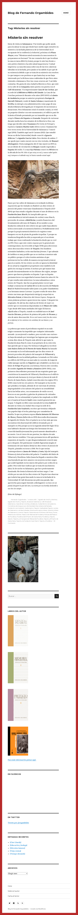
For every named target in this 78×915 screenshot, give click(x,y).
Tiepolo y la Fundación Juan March (27, 521)
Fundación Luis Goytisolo (16, 508)
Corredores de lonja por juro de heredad (21, 506)
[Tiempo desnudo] (17, 854)
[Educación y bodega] (18, 845)
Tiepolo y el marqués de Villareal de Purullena (28, 519)
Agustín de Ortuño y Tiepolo (17, 502)
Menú (66, 13)
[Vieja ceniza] (15, 851)
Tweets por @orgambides (18, 823)
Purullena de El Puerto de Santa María (29, 517)
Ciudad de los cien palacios (47, 504)
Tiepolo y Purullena (45, 521)
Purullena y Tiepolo (48, 517)
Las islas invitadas (23, 510)
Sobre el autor (14, 891)
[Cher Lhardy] (15, 842)
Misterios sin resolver (14, 514)
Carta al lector (13, 896)
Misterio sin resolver (25, 37)
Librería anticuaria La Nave (38, 510)
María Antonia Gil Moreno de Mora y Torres (43, 512)
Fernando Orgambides (18, 499)
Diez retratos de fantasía (43, 506)
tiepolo (10, 519)
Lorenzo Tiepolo (23, 512)
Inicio (10, 886)
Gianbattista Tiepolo (46, 508)
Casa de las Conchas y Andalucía (26, 504)
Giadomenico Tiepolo (32, 508)
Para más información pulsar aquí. (22, 760)
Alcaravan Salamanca (34, 502)
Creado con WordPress (38, 909)
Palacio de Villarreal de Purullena (33, 514)
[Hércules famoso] (17, 848)
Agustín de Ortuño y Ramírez (47, 499)
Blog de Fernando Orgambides (30, 13)
